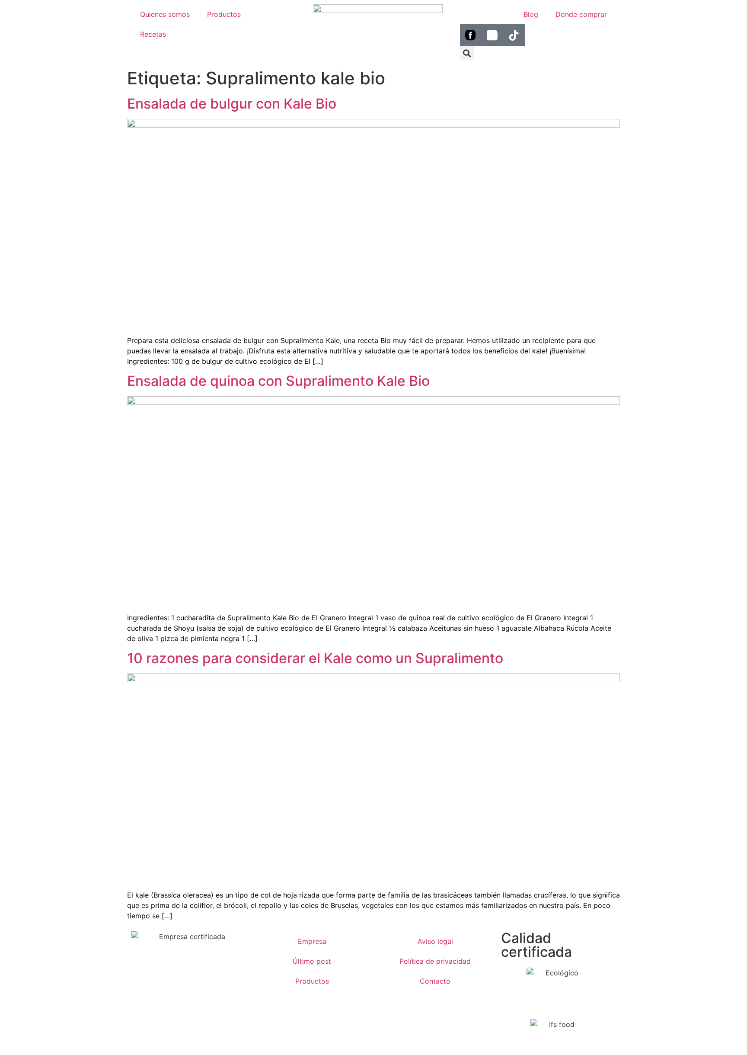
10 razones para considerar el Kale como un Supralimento (315, 658)
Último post (312, 961)
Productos (224, 14)
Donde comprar (581, 14)
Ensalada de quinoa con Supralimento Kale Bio (278, 380)
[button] (467, 53)
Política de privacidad (435, 961)
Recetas (153, 34)
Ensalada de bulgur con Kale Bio (231, 103)
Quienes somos (165, 14)
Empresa (312, 941)
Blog (531, 14)
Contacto (435, 981)
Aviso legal (435, 941)
